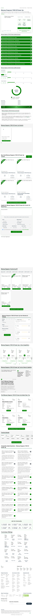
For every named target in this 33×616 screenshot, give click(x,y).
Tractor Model (19, 289)
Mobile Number (19, 286)
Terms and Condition (22, 298)
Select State (5, 292)
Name (4, 286)
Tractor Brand (5, 289)
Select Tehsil (19, 295)
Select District (5, 295)
